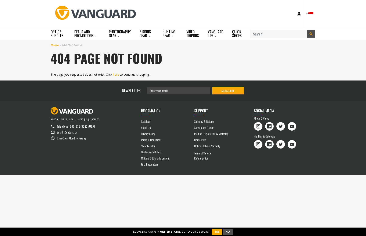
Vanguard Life (215, 34)
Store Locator (148, 146)
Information (150, 110)
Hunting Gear (168, 34)
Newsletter (131, 90)
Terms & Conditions (151, 140)
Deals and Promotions (84, 34)
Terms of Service (202, 153)
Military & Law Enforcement (155, 158)
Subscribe (227, 90)
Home (55, 45)
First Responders (149, 164)
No (228, 231)
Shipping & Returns (204, 121)
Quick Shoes (237, 33)
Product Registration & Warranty (211, 133)
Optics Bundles (57, 33)
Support (201, 110)
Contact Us (71, 132)
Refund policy (201, 158)
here (116, 74)
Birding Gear (145, 34)
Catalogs (145, 121)
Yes (217, 231)
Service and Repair (204, 127)
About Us (146, 127)
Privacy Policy (148, 133)
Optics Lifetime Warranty (207, 146)
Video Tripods (192, 33)
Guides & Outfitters (151, 152)
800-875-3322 (78, 126)
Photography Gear (120, 34)
